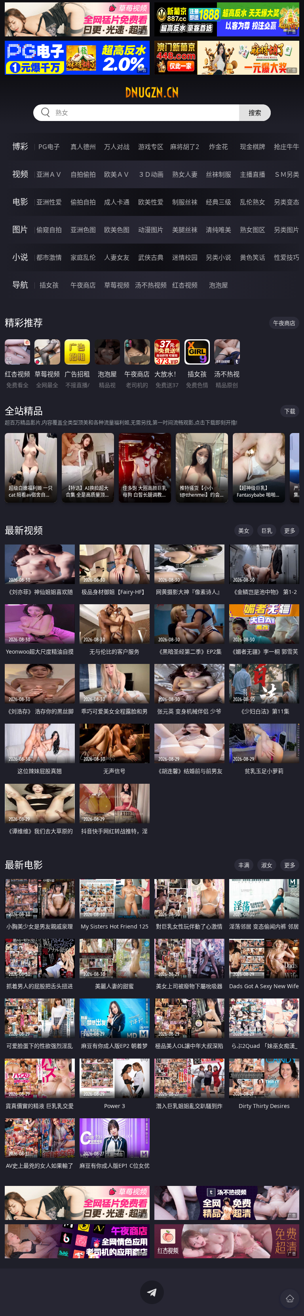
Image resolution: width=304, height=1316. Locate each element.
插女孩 (49, 285)
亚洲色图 (83, 229)
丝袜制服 (218, 174)
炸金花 (218, 146)
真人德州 (83, 146)
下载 (289, 411)
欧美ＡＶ (116, 174)
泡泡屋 (218, 285)
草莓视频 (116, 285)
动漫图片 (150, 229)
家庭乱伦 (83, 257)
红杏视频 (185, 285)
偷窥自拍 (49, 229)
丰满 (243, 865)
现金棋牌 (252, 146)
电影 (20, 202)
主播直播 (252, 174)
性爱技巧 (286, 257)
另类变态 (286, 202)
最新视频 (24, 530)
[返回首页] (289, 1298)
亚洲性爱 (49, 202)
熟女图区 (252, 229)
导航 (20, 285)
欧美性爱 (150, 202)
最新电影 (24, 864)
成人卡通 (116, 202)
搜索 (255, 112)
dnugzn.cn (152, 92)
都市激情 (49, 257)
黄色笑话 (252, 257)
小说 (20, 257)
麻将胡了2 (184, 146)
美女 (243, 530)
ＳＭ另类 (286, 174)
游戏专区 (150, 146)
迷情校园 (185, 257)
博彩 (20, 146)
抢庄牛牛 (286, 146)
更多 (289, 530)
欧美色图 (116, 229)
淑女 (266, 865)
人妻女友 (116, 257)
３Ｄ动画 (150, 174)
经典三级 (218, 202)
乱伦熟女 (252, 202)
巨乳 (266, 530)
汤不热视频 (151, 285)
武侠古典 (150, 257)
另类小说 (218, 257)
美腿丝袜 (185, 229)
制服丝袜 (185, 202)
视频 (20, 174)
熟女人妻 (185, 174)
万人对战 (116, 146)
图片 (20, 229)
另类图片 (286, 229)
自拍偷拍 (83, 174)
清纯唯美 (218, 229)
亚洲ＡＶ (49, 174)
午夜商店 (83, 285)
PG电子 (49, 146)
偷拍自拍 (83, 202)
